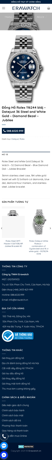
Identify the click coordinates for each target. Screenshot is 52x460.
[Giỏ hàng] (48, 8)
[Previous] (2, 233)
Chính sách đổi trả (11, 420)
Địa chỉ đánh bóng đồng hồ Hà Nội (20, 363)
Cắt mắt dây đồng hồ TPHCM (17, 368)
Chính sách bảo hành (13, 410)
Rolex (40, 17)
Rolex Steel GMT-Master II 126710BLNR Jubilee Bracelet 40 (13, 243)
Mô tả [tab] (5, 154)
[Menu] (3, 8)
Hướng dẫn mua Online (14, 435)
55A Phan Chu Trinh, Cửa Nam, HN (20, 321)
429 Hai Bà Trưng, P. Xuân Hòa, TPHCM (23, 326)
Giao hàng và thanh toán (15, 430)
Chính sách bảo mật (12, 415)
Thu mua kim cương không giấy (18, 388)
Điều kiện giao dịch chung (15, 405)
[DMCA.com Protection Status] (26, 446)
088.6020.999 (14, 130)
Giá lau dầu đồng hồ (12, 373)
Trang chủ (11, 17)
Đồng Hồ (27, 17)
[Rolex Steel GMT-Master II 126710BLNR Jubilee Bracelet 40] (13, 222)
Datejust (26, 19)
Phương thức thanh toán (14, 425)
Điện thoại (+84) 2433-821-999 (17, 289)
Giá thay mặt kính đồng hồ (16, 383)
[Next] (50, 233)
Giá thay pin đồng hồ (13, 358)
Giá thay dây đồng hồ (13, 378)
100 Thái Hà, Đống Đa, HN (16, 316)
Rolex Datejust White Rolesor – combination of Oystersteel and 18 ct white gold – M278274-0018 (39, 247)
